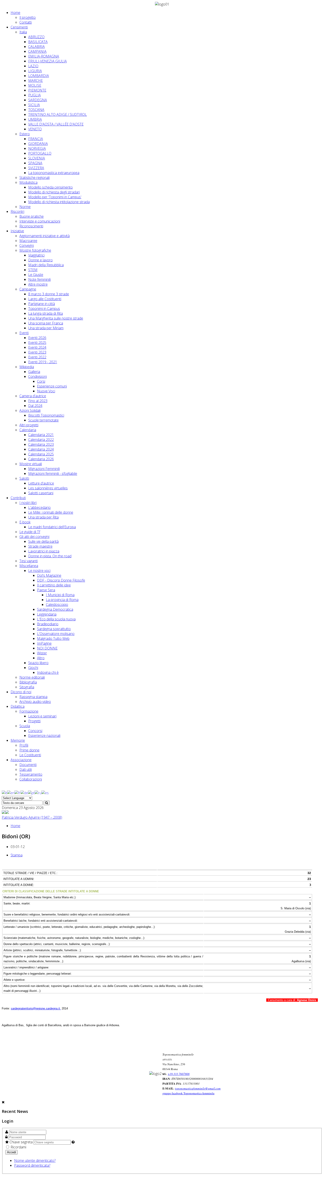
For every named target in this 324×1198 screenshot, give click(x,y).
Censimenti (19, 27)
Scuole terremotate (43, 420)
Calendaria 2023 (41, 444)
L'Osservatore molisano (55, 633)
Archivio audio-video (35, 701)
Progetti (34, 721)
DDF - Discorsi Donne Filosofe (61, 580)
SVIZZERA (36, 167)
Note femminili (39, 279)
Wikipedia (26, 366)
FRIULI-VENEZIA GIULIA (47, 61)
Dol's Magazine (49, 575)
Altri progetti (28, 425)
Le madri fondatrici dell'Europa (52, 526)
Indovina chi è (48, 672)
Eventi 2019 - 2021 (42, 361)
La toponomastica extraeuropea (53, 172)
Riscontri (17, 211)
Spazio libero (38, 662)
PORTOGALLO (39, 153)
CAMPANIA (37, 51)
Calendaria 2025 (41, 454)
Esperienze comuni (52, 386)
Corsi (41, 381)
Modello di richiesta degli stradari (54, 192)
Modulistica (28, 182)
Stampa (16, 855)
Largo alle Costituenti (44, 298)
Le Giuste (35, 274)
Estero (24, 133)
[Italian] (4, 792)
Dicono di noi (21, 691)
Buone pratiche (31, 216)
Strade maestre (40, 546)
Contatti (25, 22)
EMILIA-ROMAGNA (43, 56)
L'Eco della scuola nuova (56, 619)
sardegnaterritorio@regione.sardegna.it (35, 1008)
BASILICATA (38, 41)
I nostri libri (28, 502)
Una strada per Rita (43, 517)
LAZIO (33, 66)
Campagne (27, 289)
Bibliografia (28, 682)
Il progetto (27, 17)
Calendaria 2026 (41, 459)
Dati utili (25, 769)
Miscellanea (28, 565)
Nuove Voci (46, 391)
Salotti (24, 478)
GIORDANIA (38, 143)
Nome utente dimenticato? (35, 1160)
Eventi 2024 (37, 347)
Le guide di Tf (29, 531)
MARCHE (35, 80)
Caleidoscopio (57, 604)
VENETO (35, 129)
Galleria (34, 371)
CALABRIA (36, 46)
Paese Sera (46, 590)
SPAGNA (35, 163)
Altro (41, 657)
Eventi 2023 (37, 352)
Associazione (21, 759)
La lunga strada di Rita (45, 313)
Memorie (18, 740)
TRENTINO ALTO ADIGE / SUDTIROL (57, 114)
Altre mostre (38, 284)
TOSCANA (36, 109)
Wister (42, 653)
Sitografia (26, 687)
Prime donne (29, 750)
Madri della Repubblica (46, 264)
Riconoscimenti (31, 226)
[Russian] (38, 792)
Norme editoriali (32, 677)
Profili (23, 745)
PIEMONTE (37, 90)
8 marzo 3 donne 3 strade (48, 294)
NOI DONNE (47, 648)
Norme (25, 206)
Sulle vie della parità (43, 541)
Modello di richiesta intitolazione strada (59, 201)
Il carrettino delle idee (54, 585)
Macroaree (28, 240)
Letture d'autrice (41, 483)
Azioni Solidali (30, 410)
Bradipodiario (47, 623)
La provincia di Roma (62, 599)
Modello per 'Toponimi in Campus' (54, 197)
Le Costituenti (30, 754)
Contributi (18, 497)
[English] (11, 792)
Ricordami (18, 1147)
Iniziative (17, 230)
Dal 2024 (35, 405)
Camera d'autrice (32, 395)
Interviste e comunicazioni (39, 221)
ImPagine (44, 643)
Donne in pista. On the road (49, 556)
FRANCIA (35, 138)
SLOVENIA (36, 158)
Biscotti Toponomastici (46, 415)
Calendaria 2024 (41, 449)
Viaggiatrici (36, 255)
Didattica (17, 706)
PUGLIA (34, 95)
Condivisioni (37, 376)
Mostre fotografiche (35, 250)
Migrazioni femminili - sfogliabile (52, 473)
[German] (24, 792)
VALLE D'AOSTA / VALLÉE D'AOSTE (56, 124)
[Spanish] (45, 792)
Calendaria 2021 (41, 434)
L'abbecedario (39, 507)
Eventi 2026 (37, 337)
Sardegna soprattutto (54, 628)
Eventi (24, 332)
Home (15, 12)
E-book (24, 522)
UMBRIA (35, 119)
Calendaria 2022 (41, 439)
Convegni (26, 245)
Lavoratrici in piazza (43, 551)
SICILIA (34, 104)
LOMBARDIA (38, 75)
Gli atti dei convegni (34, 536)
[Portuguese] (31, 792)
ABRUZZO (36, 36)
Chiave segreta (21, 1142)
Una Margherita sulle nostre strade (55, 318)
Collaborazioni (30, 779)
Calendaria (27, 429)
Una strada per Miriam (45, 328)
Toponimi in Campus (44, 308)
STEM (32, 269)
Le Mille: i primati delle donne (50, 512)
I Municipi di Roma (60, 594)
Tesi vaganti (28, 560)
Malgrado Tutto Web (53, 638)
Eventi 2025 (37, 342)
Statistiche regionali (34, 177)
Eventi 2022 (37, 357)
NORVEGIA (37, 148)
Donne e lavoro (40, 260)
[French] (17, 792)
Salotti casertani (40, 492)
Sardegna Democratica (55, 609)
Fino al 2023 (37, 400)
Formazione (28, 711)
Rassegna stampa (33, 696)
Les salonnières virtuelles (48, 488)
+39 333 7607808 (179, 1074)
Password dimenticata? (32, 1165)
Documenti (28, 764)
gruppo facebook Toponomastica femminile (188, 1093)
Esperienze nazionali (44, 735)
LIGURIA (35, 70)
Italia (23, 32)
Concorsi (35, 730)
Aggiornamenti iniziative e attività (44, 235)
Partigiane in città (41, 303)
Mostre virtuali (30, 463)
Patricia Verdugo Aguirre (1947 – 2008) (32, 817)
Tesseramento (30, 774)
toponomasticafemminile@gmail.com (198, 1088)
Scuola (24, 725)
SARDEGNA (37, 99)
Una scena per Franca (45, 323)
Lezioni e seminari (42, 716)
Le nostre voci (39, 570)
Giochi (33, 667)
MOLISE (34, 85)
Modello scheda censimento (50, 187)
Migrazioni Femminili (44, 468)
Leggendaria (46, 614)
